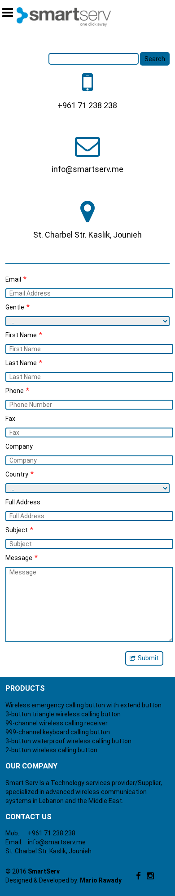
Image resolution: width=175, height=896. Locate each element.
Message (21, 557)
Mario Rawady (101, 880)
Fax (10, 418)
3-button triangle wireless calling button (63, 714)
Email (15, 279)
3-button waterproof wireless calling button (68, 741)
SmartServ (44, 871)
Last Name (23, 362)
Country (19, 474)
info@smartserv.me (57, 842)
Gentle (17, 307)
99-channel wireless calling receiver (56, 723)
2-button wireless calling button (51, 750)
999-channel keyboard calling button (57, 732)
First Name (23, 335)
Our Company (31, 766)
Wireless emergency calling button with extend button (83, 705)
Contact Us (28, 816)
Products (25, 688)
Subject (19, 529)
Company (19, 446)
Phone (17, 390)
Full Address (22, 502)
